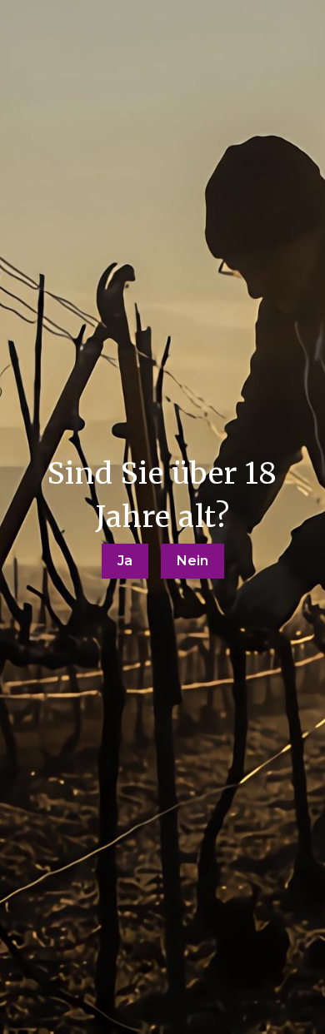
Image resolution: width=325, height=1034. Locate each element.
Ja (125, 561)
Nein (192, 561)
